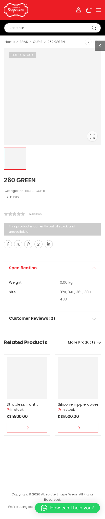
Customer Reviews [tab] (32, 318)
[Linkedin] (49, 244)
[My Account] (78, 9)
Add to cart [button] (78, 428)
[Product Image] (52, 96)
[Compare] (60, 244)
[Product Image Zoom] (92, 136)
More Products (82, 342)
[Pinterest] (28, 244)
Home (10, 41)
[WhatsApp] (38, 244)
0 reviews (34, 214)
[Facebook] (8, 244)
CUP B (38, 41)
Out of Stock (22, 55)
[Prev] (88, 41)
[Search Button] (94, 27)
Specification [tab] (23, 268)
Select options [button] (27, 428)
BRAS (24, 41)
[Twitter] (18, 244)
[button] (98, 9)
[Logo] (16, 10)
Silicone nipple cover (78, 404)
